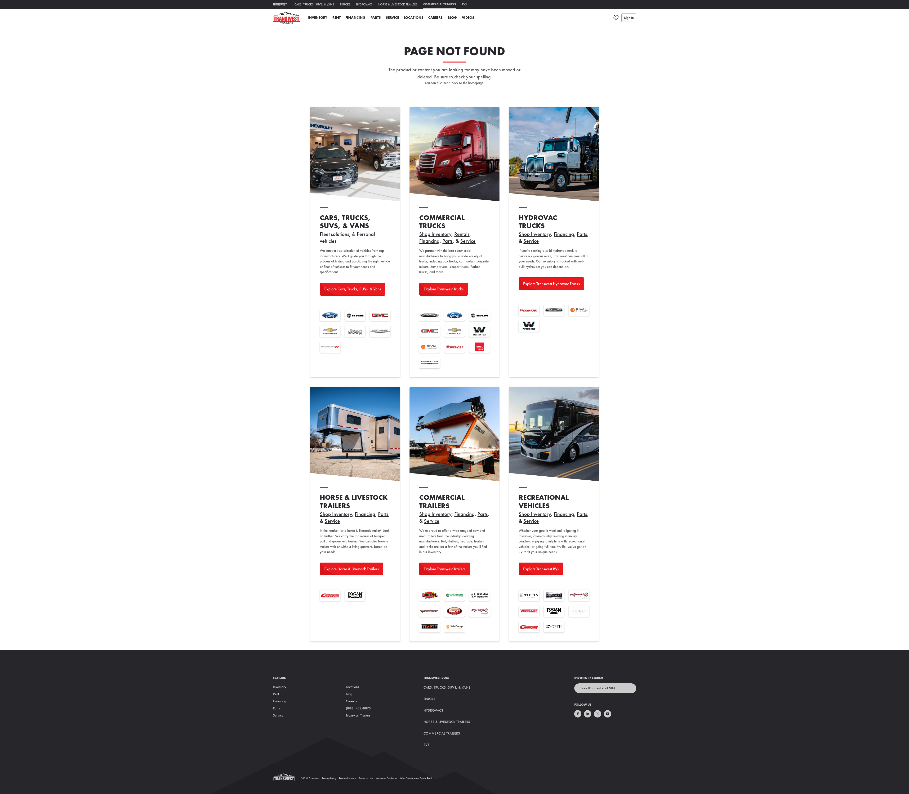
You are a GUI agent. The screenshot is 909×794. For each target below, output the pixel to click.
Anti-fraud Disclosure (386, 778)
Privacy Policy (329, 778)
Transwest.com (436, 678)
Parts (375, 17)
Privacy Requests (347, 778)
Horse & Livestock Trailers (398, 4)
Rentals (461, 234)
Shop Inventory (435, 234)
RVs (464, 4)
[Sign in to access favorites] (615, 17)
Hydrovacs (364, 4)
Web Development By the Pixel (416, 778)
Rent (336, 17)
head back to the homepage (463, 83)
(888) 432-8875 (358, 708)
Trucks (345, 4)
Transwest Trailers (358, 715)
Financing (355, 17)
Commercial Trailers (439, 4)
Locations (413, 17)
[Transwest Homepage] (287, 778)
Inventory (317, 17)
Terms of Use (366, 778)
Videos (468, 17)
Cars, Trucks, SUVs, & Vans (314, 4)
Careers (435, 17)
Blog (452, 17)
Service (392, 17)
